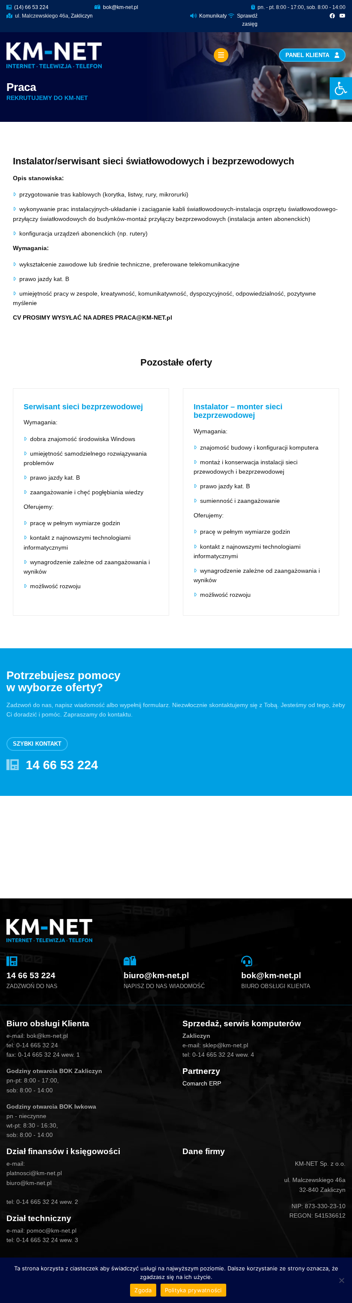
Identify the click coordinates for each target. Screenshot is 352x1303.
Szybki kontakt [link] (37, 744)
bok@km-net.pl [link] (120, 7)
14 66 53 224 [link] (62, 765)
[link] (341, 88)
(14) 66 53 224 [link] (31, 7)
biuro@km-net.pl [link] (156, 975)
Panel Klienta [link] (308, 55)
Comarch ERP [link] (201, 1083)
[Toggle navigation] (221, 55)
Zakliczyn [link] (82, 16)
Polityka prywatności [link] (193, 1290)
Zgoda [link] (143, 1290)
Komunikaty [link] (213, 16)
